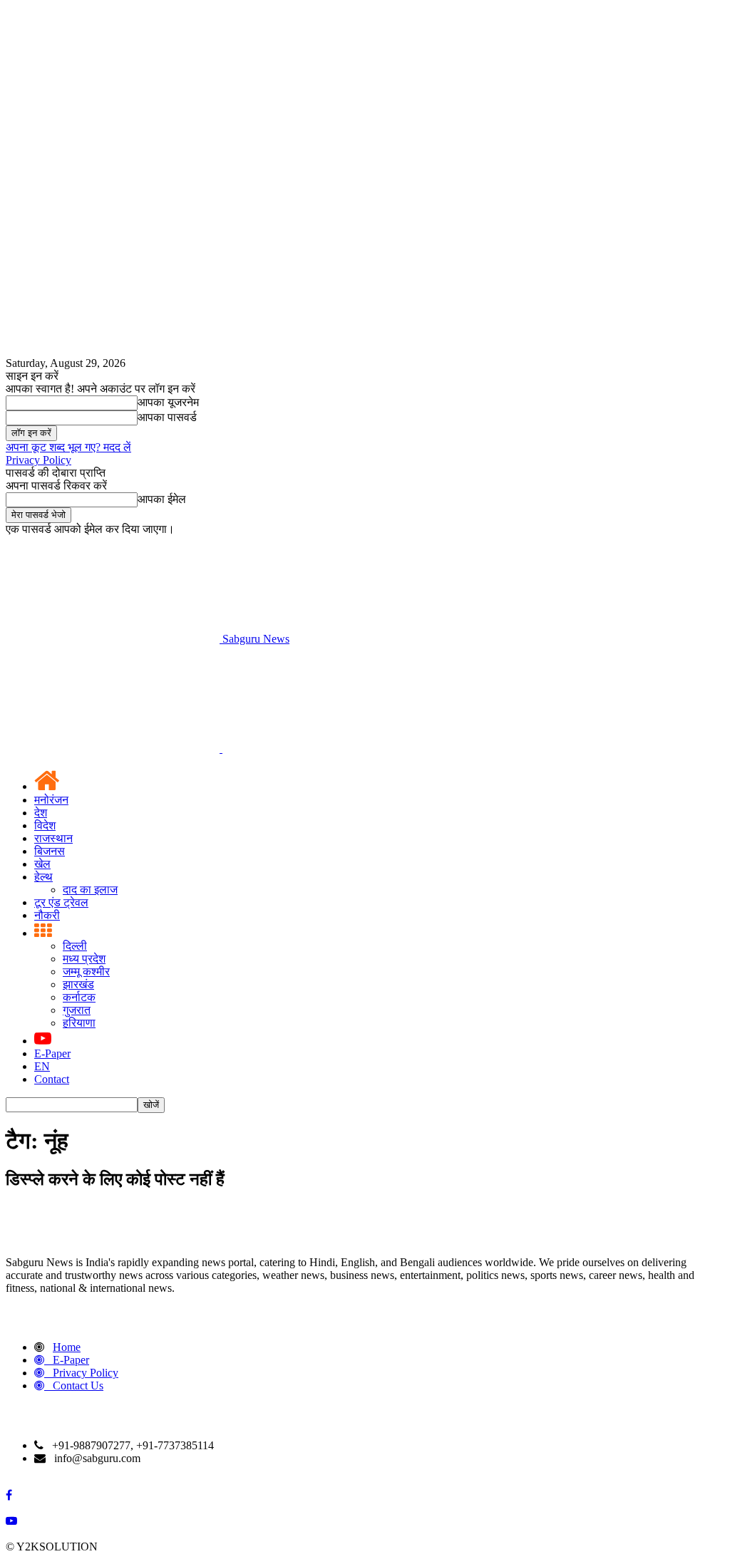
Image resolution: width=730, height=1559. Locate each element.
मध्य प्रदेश (84, 959)
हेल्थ (43, 877)
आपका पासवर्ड (167, 417)
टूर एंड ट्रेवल (61, 902)
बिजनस (49, 851)
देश (40, 813)
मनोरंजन (51, 800)
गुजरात (77, 1010)
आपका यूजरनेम (168, 402)
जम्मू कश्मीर (86, 971)
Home (67, 1347)
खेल (42, 864)
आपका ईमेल (162, 499)
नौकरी (47, 915)
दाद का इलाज (90, 890)
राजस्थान (53, 838)
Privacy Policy (38, 460)
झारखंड (78, 984)
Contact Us (78, 1385)
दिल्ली (75, 946)
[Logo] (114, 748)
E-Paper (52, 1053)
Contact (51, 1079)
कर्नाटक (79, 997)
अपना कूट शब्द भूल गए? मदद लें (68, 447)
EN (42, 1066)
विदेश (45, 825)
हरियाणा (79, 1023)
